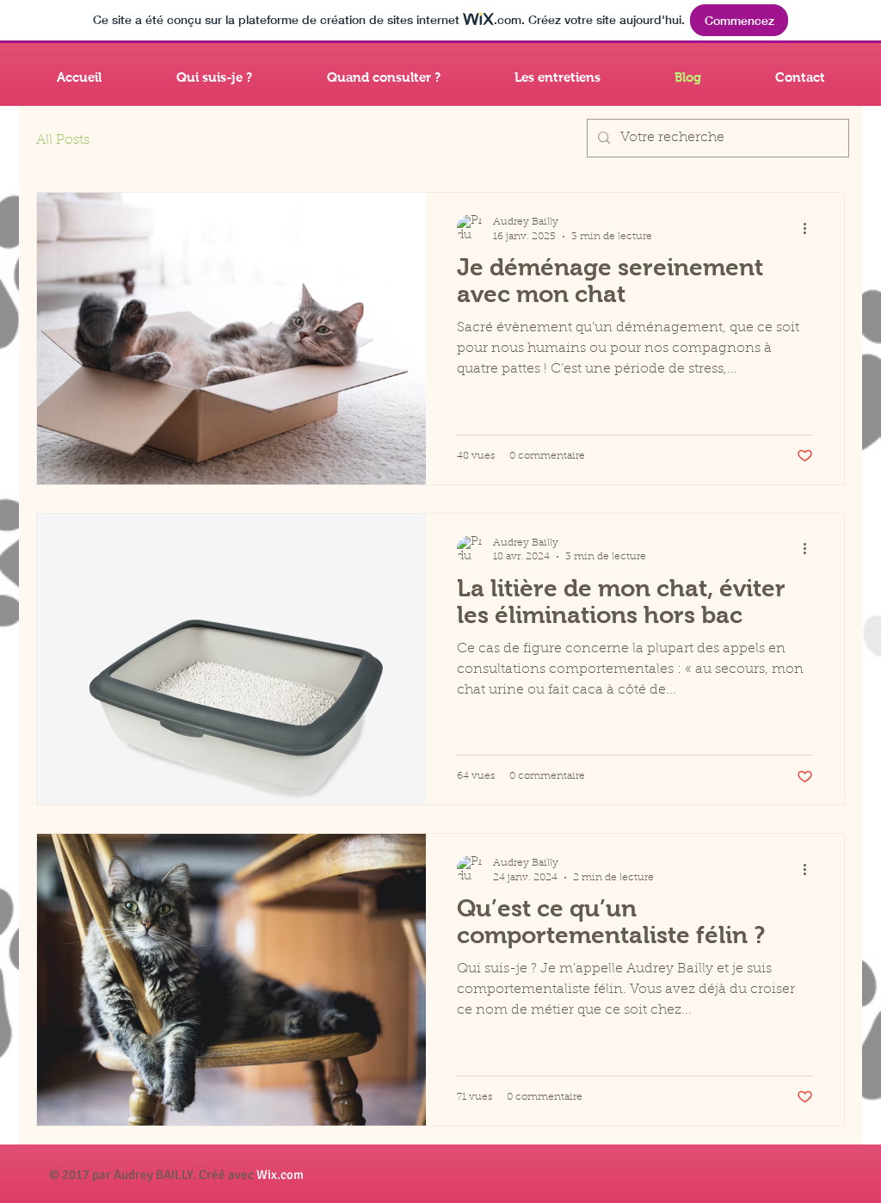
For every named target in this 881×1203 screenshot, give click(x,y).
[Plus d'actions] (810, 228)
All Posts (62, 140)
